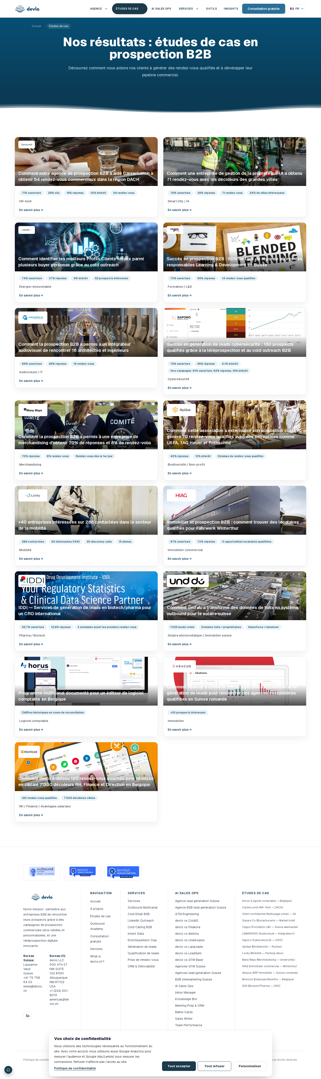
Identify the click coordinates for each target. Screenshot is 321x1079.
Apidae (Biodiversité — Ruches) (262, 946)
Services (186, 8)
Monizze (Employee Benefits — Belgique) (268, 979)
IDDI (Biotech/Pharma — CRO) (261, 985)
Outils (211, 8)
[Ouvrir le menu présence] (106, 8)
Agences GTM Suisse (190, 966)
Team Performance (188, 1025)
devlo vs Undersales (190, 940)
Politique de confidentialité (75, 1068)
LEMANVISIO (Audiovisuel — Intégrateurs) (268, 933)
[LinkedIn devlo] (27, 1015)
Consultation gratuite (264, 8)
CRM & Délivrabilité (141, 966)
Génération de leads (142, 946)
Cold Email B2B (139, 914)
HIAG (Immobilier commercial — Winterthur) (269, 966)
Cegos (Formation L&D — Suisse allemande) (270, 927)
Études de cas (127, 8)
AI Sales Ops (184, 986)
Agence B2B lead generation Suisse (200, 907)
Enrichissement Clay (142, 940)
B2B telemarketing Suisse (193, 979)
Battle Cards (184, 1012)
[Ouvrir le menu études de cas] (142, 8)
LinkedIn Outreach (141, 920)
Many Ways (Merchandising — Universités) (268, 959)
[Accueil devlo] (27, 9)
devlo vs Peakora (187, 927)
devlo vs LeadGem (188, 953)
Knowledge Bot (186, 999)
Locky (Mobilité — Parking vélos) (262, 953)
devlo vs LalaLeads (189, 946)
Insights (231, 8)
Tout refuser (214, 1066)
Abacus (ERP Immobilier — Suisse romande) (270, 972)
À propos (96, 909)
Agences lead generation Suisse (198, 973)
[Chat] (8, 1070)
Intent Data (136, 933)
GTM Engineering (187, 914)
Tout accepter (178, 1066)
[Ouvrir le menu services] (197, 8)
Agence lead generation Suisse (197, 901)
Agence (96, 8)
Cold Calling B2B (140, 927)
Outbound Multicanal (143, 907)
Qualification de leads (143, 953)
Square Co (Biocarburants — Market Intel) (268, 920)
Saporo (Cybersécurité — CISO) (262, 940)
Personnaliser (250, 1066)
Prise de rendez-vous (143, 960)
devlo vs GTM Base (189, 960)
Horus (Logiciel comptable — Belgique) (267, 900)
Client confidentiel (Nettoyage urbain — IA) (269, 914)
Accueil (36, 26)
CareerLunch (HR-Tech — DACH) (262, 907)
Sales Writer (184, 1018)
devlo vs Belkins (187, 933)
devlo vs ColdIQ (186, 920)
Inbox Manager (185, 992)
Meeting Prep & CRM (189, 1005)
